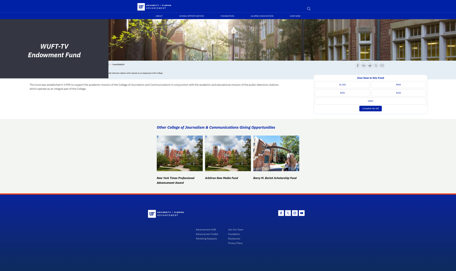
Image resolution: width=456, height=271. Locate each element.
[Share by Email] (383, 66)
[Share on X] (377, 66)
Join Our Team (235, 229)
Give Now (295, 16)
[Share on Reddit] (370, 66)
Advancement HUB (206, 229)
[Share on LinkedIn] (364, 66)
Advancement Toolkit (207, 234)
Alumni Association (262, 16)
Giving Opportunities (191, 16)
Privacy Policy (235, 243)
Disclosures (234, 238)
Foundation (227, 16)
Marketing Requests (206, 238)
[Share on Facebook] (358, 66)
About (159, 16)
